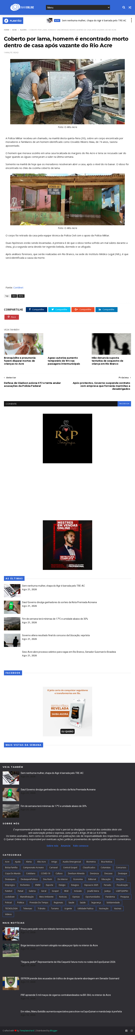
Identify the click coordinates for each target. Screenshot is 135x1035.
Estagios (75, 885)
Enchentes (25, 885)
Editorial (92, 879)
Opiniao (76, 896)
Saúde (83, 902)
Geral (43, 891)
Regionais (58, 902)
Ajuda (17, 861)
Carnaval (53, 867)
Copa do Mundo (13, 873)
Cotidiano (30, 873)
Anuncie (66, 845)
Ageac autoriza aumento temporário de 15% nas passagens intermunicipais (64, 360)
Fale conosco (80, 845)
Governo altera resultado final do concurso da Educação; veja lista (56, 635)
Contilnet (18, 287)
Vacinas (117, 908)
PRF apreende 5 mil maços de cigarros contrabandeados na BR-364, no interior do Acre (66, 995)
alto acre (41, 861)
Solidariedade (113, 902)
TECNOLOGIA (11, 908)
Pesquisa (125, 896)
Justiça (107, 891)
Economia (78, 879)
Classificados (89, 867)
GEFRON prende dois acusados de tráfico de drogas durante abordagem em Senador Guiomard (70, 978)
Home (6, 30)
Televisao (27, 908)
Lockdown (10, 896)
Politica (20, 902)
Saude (71, 902)
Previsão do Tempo (39, 902)
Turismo (55, 908)
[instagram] (132, 1030)
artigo (54, 861)
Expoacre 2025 (91, 885)
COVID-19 (45, 873)
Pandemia (110, 896)
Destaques (10, 879)
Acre (42, 20)
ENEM (37, 885)
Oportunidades (92, 896)
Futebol (8, 891)
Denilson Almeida (76, 873)
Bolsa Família (11, 867)
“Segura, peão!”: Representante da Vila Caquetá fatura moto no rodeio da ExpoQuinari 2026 (68, 962)
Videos (8, 914)
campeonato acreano (33, 867)
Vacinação (103, 908)
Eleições (120, 879)
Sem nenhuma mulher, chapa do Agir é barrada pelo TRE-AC (78, 20)
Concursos (121, 867)
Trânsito (41, 908)
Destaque (122, 873)
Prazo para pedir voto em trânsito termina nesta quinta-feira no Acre (56, 929)
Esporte (49, 885)
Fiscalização (122, 885)
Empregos (10, 885)
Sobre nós (52, 845)
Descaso (108, 873)
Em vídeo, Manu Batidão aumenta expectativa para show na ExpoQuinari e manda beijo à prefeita (71, 1011)
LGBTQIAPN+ (122, 891)
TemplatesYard (27, 1030)
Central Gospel (70, 867)
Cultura (59, 873)
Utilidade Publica (85, 908)
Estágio (62, 885)
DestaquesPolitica (29, 879)
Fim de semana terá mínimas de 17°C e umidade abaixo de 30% (55, 618)
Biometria (91, 861)
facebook (124, 404)
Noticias (63, 896)
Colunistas (105, 867)
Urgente (68, 908)
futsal (20, 891)
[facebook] (126, 1030)
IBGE (66, 891)
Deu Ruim (47, 879)
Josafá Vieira (93, 891)
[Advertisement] (67, 492)
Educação (106, 879)
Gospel (55, 891)
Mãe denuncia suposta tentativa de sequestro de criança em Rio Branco (107, 360)
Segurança (96, 902)
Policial (8, 902)
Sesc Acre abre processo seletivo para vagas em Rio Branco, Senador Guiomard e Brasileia (69, 652)
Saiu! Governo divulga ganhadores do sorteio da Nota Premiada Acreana (59, 602)
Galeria (32, 891)
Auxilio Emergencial (72, 861)
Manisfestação (27, 896)
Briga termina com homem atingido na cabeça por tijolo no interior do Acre (59, 945)
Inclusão (78, 891)
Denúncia (94, 873)
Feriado (107, 885)
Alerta (23, 30)
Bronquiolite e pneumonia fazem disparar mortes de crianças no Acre (19, 360)
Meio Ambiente (46, 896)
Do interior (63, 879)
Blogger (53, 1030)
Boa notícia (106, 861)
